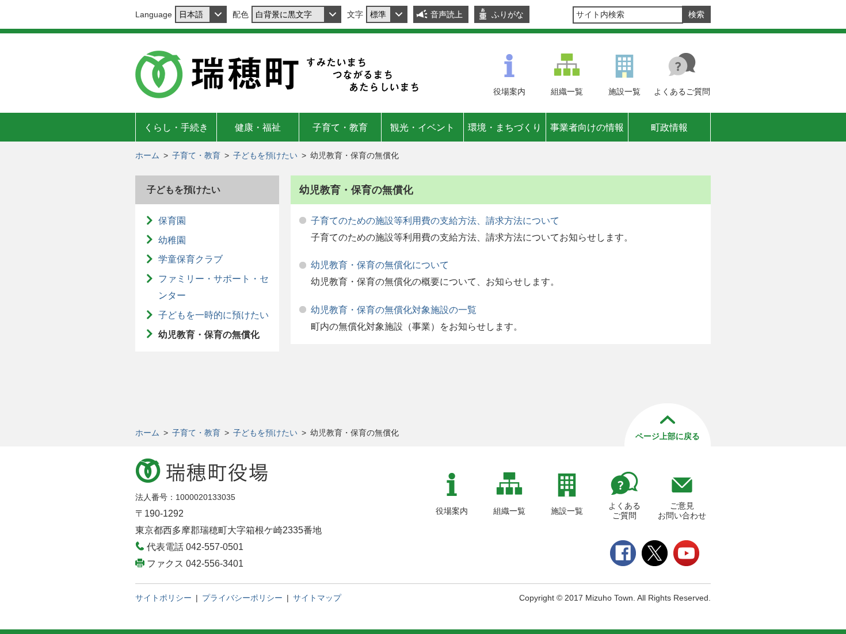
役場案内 (509, 91)
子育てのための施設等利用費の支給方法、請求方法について (435, 221)
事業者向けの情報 (587, 127)
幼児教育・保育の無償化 (209, 334)
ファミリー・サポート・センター (213, 287)
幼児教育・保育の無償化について (380, 265)
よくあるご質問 (682, 91)
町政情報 (669, 127)
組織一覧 (567, 91)
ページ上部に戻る (667, 436)
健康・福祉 (258, 127)
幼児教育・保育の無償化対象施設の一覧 (394, 310)
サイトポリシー (163, 597)
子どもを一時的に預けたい (213, 315)
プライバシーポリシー (242, 597)
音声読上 (446, 14)
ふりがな (507, 14)
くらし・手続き (176, 127)
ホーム (147, 155)
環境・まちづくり (505, 127)
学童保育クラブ (190, 259)
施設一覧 (624, 91)
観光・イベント (422, 127)
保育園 (172, 221)
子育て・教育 (340, 127)
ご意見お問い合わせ (682, 510)
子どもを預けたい (265, 155)
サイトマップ (317, 597)
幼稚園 (172, 240)
